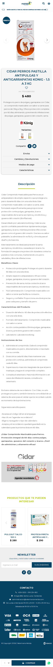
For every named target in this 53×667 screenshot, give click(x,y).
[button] (43, 3)
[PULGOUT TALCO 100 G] (13, 519)
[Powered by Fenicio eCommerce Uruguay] (47, 643)
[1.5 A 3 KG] (22, 136)
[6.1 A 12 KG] (29, 136)
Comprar (30, 663)
